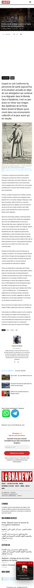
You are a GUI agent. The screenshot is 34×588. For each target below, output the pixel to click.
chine (8, 330)
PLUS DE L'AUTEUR (20, 371)
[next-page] (5, 400)
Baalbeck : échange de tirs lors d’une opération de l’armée (15, 559)
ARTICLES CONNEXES (8, 371)
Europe (12, 330)
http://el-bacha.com (17, 348)
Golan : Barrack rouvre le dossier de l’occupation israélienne (15, 524)
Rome (20, 165)
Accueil (2, 6)
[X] (18, 362)
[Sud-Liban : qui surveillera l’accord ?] (6, 377)
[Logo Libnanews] (6, 2)
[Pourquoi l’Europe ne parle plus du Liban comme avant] (6, 385)
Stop (12, 78)
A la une (8, 6)
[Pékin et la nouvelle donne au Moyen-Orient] (6, 393)
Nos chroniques (9, 21)
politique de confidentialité (14, 460)
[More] (21, 34)
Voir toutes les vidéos (24, 578)
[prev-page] (3, 400)
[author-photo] (17, 343)
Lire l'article (5, 78)
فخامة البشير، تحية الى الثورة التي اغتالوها (16, 529)
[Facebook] (15, 362)
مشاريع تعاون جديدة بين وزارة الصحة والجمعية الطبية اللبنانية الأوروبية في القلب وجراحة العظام (17, 536)
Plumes (15, 21)
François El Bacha (7, 28)
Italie (17, 330)
